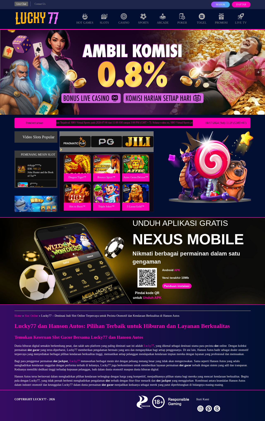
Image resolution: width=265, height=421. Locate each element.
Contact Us (40, 3)
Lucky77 (149, 345)
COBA (77, 159)
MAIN (77, 168)
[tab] (75, 141)
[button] (6, 72)
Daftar (241, 4)
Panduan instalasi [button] (176, 286)
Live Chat (21, 3)
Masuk (220, 4)
